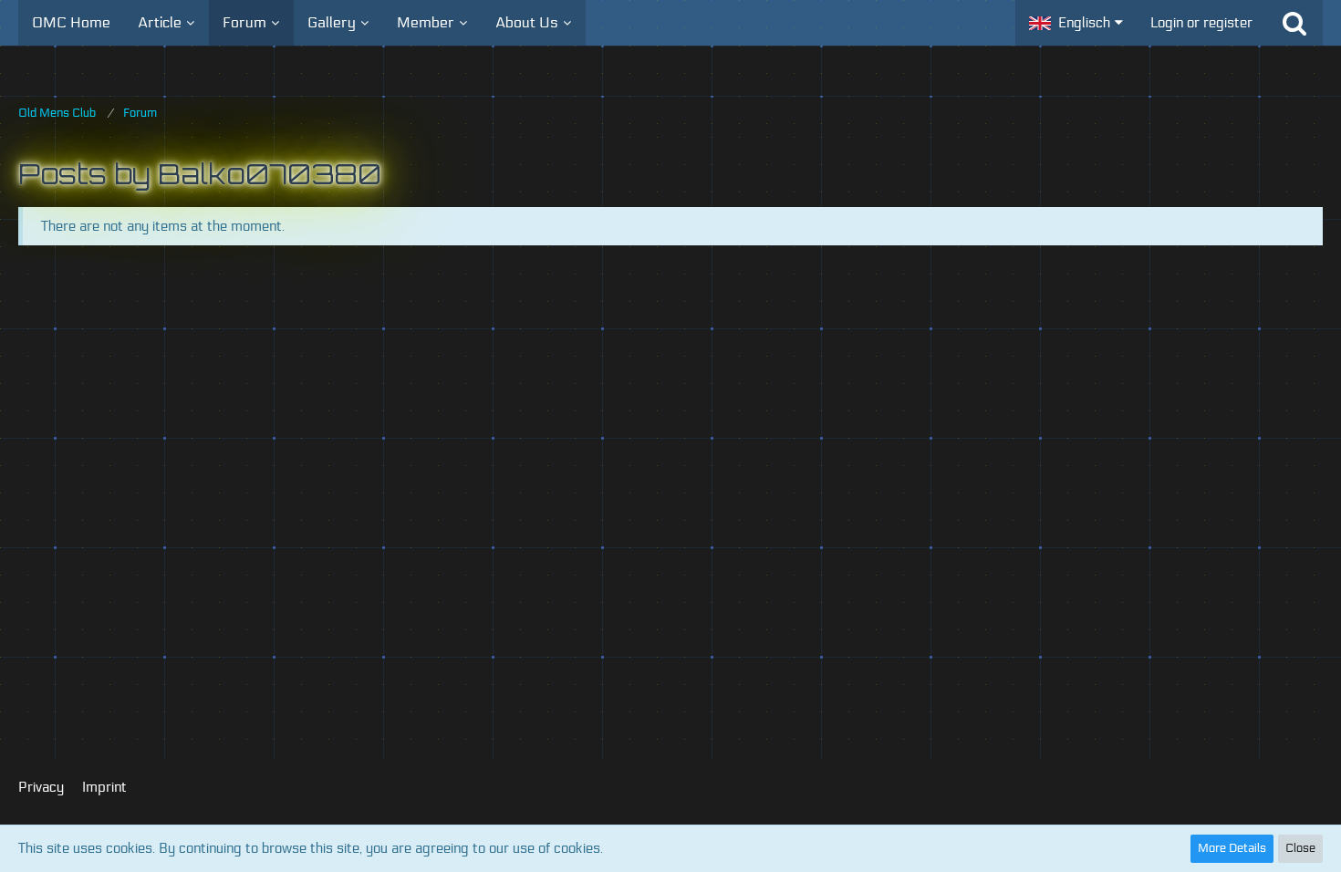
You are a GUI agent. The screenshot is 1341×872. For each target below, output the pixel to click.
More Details (1232, 848)
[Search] (1294, 23)
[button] (1076, 23)
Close (1300, 848)
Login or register (1201, 23)
